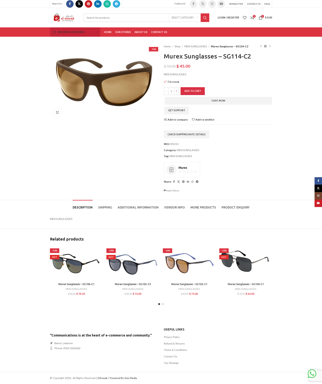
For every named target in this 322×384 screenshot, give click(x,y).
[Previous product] (261, 46)
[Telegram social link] (116, 4)
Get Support (176, 110)
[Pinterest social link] (88, 4)
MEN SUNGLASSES (195, 46)
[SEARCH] (205, 17)
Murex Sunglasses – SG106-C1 (76, 284)
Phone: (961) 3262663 (67, 348)
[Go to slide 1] (159, 304)
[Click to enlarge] (57, 112)
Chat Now (218, 100)
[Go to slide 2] (163, 304)
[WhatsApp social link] (107, 4)
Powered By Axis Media (123, 378)
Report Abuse (172, 190)
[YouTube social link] (221, 4)
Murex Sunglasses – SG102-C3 (133, 284)
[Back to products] (265, 46)
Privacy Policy (172, 337)
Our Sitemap (171, 362)
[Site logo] (64, 17)
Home (167, 46)
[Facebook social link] (70, 4)
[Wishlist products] (244, 17)
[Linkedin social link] (98, 4)
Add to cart (192, 90)
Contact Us (170, 356)
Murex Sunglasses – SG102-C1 (189, 284)
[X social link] (79, 4)
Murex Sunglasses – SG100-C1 (246, 284)
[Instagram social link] (212, 4)
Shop (178, 46)
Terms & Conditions (175, 349)
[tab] (83, 205)
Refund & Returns (174, 343)
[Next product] (270, 46)
